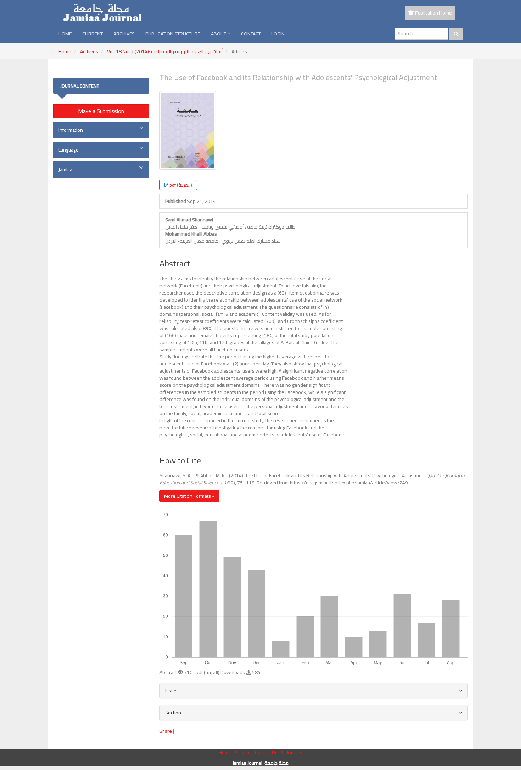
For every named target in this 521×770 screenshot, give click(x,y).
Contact (251, 33)
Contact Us (267, 752)
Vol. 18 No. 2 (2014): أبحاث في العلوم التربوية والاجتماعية (165, 51)
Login (278, 33)
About (219, 33)
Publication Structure (172, 33)
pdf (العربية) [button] (180, 185)
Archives (124, 33)
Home (65, 33)
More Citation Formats (188, 496)
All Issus (243, 752)
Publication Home (433, 12)
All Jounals (291, 752)
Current (92, 33)
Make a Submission (101, 111)
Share (165, 731)
